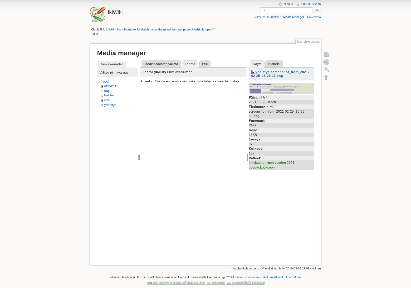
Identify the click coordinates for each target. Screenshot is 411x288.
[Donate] (176, 282)
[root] (105, 81)
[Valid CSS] (235, 282)
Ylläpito (288, 4)
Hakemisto (314, 17)
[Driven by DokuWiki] (254, 282)
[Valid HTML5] (215, 282)
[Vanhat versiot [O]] (326, 62)
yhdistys (110, 105)
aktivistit (110, 86)
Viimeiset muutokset (267, 17)
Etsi (316, 10)
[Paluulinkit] (326, 69)
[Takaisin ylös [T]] (326, 77)
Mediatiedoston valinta (161, 64)
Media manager (293, 17)
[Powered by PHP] (195, 282)
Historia (274, 64)
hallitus (109, 95)
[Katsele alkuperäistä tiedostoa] (281, 88)
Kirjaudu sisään (311, 4)
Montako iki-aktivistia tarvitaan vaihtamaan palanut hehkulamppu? (169, 29)
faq (119, 29)
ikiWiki (110, 29)
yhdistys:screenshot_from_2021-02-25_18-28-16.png (280, 74)
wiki (107, 100)
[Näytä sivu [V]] (326, 54)
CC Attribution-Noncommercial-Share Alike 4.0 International (264, 277)
